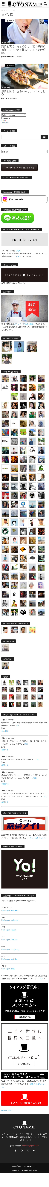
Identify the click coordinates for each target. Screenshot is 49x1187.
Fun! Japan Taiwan (8, 929)
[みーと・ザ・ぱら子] (23, 432)
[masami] (23, 540)
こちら (16, 256)
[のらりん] (32, 495)
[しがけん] (5, 576)
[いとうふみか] (41, 603)
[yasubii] (5, 450)
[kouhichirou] (40, 689)
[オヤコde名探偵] (23, 594)
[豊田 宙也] (33, 704)
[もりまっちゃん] (32, 423)
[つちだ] (32, 522)
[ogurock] (14, 405)
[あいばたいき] (23, 558)
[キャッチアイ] (23, 612)
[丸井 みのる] (32, 567)
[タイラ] (14, 504)
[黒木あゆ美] (14, 450)
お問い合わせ (16, 1166)
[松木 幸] (23, 441)
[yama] (41, 540)
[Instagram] (22, 1150)
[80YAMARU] (14, 603)
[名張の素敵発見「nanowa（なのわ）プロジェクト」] (5, 468)
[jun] (32, 414)
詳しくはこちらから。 (38, 837)
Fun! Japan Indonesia (9, 910)
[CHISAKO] (5, 504)
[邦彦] (41, 459)
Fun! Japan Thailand (9, 939)
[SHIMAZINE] (5, 387)
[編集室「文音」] (41, 558)
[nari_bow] (32, 346)
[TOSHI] (32, 405)
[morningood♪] (18, 704)
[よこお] (4, 697)
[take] (40, 697)
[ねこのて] (40, 704)
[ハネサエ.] (41, 378)
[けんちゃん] (33, 682)
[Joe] (23, 459)
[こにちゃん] (5, 423)
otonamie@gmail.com (30, 1145)
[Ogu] (18, 682)
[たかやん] (23, 423)
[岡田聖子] (5, 378)
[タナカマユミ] (41, 423)
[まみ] (40, 682)
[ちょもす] (23, 549)
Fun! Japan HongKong (10, 949)
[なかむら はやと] (23, 513)
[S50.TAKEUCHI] (5, 477)
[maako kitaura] (14, 630)
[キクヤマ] (23, 567)
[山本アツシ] (5, 441)
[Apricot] (32, 630)
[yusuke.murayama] (7, 346)
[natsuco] (23, 414)
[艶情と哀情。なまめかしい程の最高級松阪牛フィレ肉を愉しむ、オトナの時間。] (24, 31)
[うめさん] (14, 612)
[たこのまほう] (5, 432)
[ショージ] (23, 486)
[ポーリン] (32, 594)
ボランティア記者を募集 (24, 324)
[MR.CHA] (23, 531)
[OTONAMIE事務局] (4, 682)
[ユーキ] (23, 522)
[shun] (23, 405)
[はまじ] (23, 378)
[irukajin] (33, 697)
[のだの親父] (25, 704)
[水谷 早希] (32, 612)
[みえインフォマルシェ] (23, 504)
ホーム (3, 10)
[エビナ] (14, 558)
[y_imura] (32, 396)
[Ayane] (32, 540)
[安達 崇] (32, 486)
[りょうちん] (41, 477)
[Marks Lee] (11, 689)
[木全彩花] (32, 468)
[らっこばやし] (41, 450)
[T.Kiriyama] (41, 495)
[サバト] (5, 459)
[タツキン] (14, 468)
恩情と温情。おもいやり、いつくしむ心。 (23, 93)
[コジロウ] (5, 665)
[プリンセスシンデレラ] (14, 387)
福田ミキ (4, 98)
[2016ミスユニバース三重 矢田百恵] (5, 558)
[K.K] (23, 576)
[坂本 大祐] (5, 647)
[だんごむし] (32, 558)
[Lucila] (14, 441)
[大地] (11, 697)
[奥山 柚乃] (32, 585)
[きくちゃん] (41, 441)
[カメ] (5, 594)
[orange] (41, 387)
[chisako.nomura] (41, 585)
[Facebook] (15, 1150)
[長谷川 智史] (23, 585)
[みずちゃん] (14, 567)
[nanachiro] (5, 405)
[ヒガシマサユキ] (23, 630)
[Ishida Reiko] (5, 585)
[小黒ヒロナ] (14, 396)
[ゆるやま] (14, 486)
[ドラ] (4, 704)
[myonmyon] (41, 522)
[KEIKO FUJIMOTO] (14, 540)
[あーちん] (41, 486)
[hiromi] (41, 396)
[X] (28, 1150)
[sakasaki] (23, 450)
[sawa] (41, 432)
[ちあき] (23, 495)
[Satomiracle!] (41, 549)
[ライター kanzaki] (32, 387)
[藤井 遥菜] (14, 531)
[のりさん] (14, 513)
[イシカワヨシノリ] (32, 441)
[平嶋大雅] (32, 513)
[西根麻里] (14, 414)
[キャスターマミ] (32, 378)
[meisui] (32, 504)
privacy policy (6, 1110)
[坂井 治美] (5, 495)
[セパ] (41, 414)
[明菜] (32, 549)
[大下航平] (5, 513)
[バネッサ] (11, 682)
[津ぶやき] (32, 450)
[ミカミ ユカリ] (5, 630)
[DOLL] (14, 423)
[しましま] (5, 549)
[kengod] (18, 689)
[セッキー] (23, 477)
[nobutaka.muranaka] (41, 612)
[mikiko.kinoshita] (41, 468)
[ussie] (41, 531)
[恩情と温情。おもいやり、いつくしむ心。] (24, 76)
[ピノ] (32, 603)
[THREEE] (11, 704)
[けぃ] (5, 414)
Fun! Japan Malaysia (9, 920)
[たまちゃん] (41, 513)
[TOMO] (14, 459)
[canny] (14, 477)
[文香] (5, 567)
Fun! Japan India (8, 968)
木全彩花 (4, 731)
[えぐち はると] (32, 432)
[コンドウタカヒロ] (5, 603)
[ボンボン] (4, 689)
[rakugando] (18, 697)
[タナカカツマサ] (5, 522)
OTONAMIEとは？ (30, 1166)
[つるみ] (23, 603)
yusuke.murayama (7, 57)
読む (18, 725)
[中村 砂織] (14, 576)
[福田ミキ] (19, 346)
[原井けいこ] (14, 522)
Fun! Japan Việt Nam (9, 959)
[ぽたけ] (14, 432)
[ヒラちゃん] (25, 697)
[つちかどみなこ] (41, 405)
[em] (14, 594)
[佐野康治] (14, 378)
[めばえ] (14, 585)
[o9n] (41, 576)
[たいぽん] (41, 504)
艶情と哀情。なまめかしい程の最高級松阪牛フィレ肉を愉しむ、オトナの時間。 (23, 50)
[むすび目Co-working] (41, 594)
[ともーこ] (7, 359)
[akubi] (5, 486)
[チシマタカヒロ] (23, 468)
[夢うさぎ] (14, 495)
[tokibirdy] (32, 477)
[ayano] (5, 612)
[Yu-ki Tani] (14, 549)
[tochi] (32, 459)
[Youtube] (34, 1150)
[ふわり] (32, 531)
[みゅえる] (5, 540)
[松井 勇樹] (23, 387)
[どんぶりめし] (33, 689)
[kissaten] (5, 531)
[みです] (32, 576)
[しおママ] (23, 396)
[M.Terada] (41, 567)
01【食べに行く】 (7, 43)
